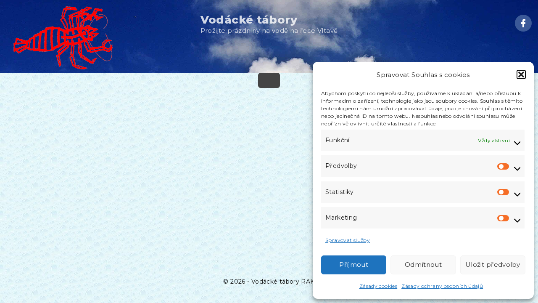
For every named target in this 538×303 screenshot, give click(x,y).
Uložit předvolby (492, 264)
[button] (521, 74)
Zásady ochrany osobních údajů (442, 286)
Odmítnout (423, 264)
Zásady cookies (378, 286)
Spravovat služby (347, 240)
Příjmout (353, 264)
